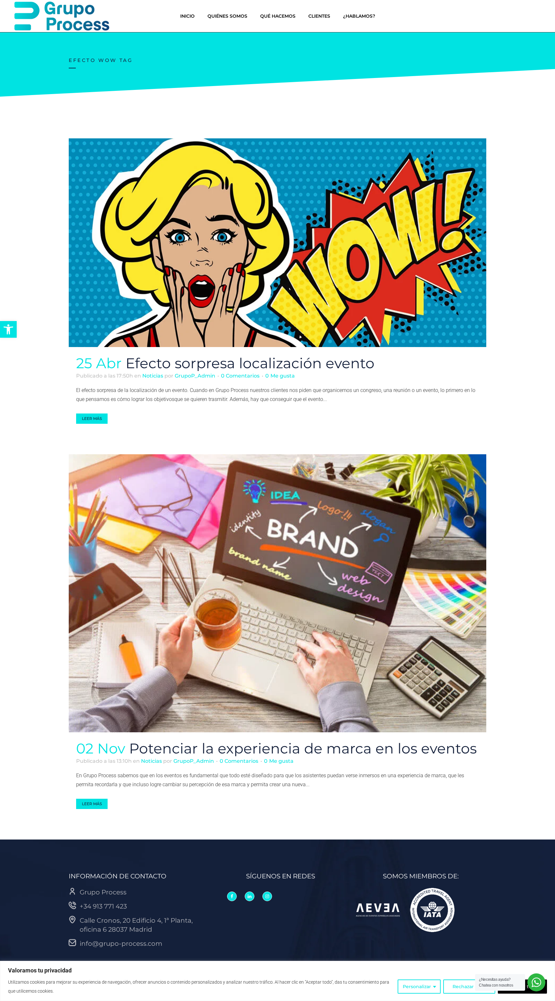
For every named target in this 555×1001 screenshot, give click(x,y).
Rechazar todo (469, 986)
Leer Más (92, 418)
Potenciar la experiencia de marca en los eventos (303, 748)
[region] (277, 981)
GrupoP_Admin (195, 376)
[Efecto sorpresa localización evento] (277, 242)
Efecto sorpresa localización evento (250, 363)
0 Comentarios (240, 376)
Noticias (152, 376)
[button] (8, 329)
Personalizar (417, 986)
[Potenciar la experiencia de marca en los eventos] (277, 593)
